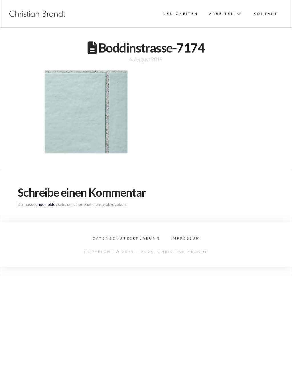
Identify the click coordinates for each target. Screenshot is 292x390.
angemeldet (46, 204)
